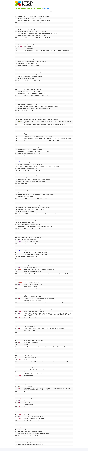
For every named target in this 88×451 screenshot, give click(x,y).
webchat (46, 8)
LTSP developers (30, 449)
